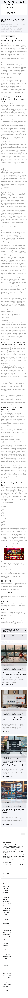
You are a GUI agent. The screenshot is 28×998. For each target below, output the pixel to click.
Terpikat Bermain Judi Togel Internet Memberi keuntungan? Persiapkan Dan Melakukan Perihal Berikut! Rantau (11, 630)
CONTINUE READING (7, 684)
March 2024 (6, 950)
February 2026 (6, 899)
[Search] (25, 9)
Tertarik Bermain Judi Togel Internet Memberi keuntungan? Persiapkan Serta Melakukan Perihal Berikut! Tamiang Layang (13, 40)
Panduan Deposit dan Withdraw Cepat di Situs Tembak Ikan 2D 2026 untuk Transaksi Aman (13, 861)
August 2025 (6, 912)
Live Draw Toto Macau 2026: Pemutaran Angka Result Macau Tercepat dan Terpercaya (13, 811)
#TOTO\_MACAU (18, 668)
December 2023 (7, 956)
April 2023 (5, 963)
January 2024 (6, 954)
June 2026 (5, 890)
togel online (13, 119)
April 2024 (5, 947)
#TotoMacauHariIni (16, 669)
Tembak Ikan (6, 988)
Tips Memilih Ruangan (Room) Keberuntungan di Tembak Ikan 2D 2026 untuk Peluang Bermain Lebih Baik (13, 846)
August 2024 (6, 939)
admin (10, 671)
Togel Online (11, 12)
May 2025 (5, 919)
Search (4, 831)
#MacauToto (17, 667)
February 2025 (6, 925)
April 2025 (5, 921)
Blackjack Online (10, 6)
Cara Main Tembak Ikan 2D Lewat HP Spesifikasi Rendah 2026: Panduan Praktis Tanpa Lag (13, 851)
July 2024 (5, 941)
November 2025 (7, 906)
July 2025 (5, 914)
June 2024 (5, 943)
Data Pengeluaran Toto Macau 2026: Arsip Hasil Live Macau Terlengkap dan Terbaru (13, 719)
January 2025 (6, 928)
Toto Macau (10, 13)
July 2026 (5, 888)
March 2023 (6, 965)
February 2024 (6, 952)
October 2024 (6, 934)
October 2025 (6, 908)
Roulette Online (11, 9)
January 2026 (6, 901)
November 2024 (7, 932)
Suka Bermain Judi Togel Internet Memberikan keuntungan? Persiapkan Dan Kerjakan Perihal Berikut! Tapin (15, 637)
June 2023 (5, 958)
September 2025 (7, 910)
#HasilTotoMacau (7, 667)
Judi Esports (10, 7)
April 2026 (5, 895)
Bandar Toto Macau (14, 2)
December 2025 (7, 903)
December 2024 (7, 930)
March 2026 (6, 897)
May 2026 (5, 892)
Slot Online (10, 10)
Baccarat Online (11, 4)
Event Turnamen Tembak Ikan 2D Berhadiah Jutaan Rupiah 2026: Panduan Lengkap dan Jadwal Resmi (14, 856)
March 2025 (6, 923)
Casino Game (6, 980)
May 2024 (5, 945)
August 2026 (6, 886)
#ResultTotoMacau (8, 668)
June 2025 (5, 917)
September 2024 (7, 936)
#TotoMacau (6, 669)
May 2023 (5, 961)
